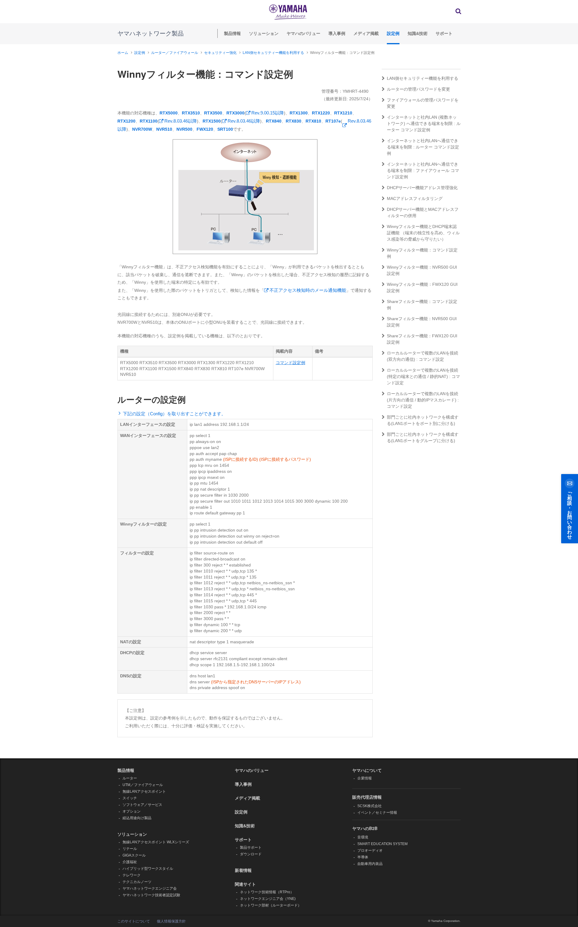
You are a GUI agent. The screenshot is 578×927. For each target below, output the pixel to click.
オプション (132, 811)
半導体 (362, 857)
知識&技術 (417, 33)
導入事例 (336, 33)
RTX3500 (213, 113)
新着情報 (243, 870)
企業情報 (364, 778)
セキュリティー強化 (220, 53)
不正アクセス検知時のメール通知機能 (307, 290)
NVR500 (184, 129)
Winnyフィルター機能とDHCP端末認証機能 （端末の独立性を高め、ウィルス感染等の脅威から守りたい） (423, 233)
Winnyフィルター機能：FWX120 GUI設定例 (422, 287)
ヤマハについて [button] (367, 770)
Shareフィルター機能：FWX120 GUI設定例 (422, 339)
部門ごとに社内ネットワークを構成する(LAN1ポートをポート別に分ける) (422, 420)
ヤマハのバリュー (303, 33)
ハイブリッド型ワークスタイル (148, 868)
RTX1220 (321, 113)
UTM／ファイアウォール (143, 785)
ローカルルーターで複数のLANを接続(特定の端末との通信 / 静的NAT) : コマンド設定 (423, 376)
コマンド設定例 (290, 362)
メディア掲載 (366, 33)
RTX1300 (299, 113)
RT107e (333, 121)
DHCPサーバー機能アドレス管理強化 (422, 187)
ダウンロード (251, 854)
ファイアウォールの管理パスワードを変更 (422, 103)
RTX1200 (126, 121)
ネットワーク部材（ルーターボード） (270, 905)
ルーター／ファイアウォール (174, 53)
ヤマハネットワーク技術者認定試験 (151, 895)
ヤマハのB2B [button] (365, 828)
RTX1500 (212, 121)
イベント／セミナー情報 (377, 812)
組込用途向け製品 (137, 818)
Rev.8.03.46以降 (180, 120)
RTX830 (293, 121)
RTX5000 (169, 113)
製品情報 (232, 33)
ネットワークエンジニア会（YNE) (268, 899)
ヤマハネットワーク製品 (150, 33)
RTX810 (313, 121)
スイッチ (130, 798)
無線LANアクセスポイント (144, 791)
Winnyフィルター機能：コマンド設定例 (422, 253)
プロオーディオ (370, 850)
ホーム (122, 53)
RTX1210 (343, 113)
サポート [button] (243, 839)
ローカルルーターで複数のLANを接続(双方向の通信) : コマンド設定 (422, 356)
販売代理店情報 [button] (367, 797)
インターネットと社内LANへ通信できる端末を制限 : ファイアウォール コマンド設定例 (423, 170)
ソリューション (263, 33)
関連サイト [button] (245, 884)
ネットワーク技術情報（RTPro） (267, 892)
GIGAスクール (134, 855)
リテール (130, 849)
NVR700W (142, 129)
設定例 (393, 33)
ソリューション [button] (132, 834)
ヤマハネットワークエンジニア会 (150, 888)
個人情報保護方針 (171, 921)
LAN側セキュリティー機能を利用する (273, 53)
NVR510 (164, 129)
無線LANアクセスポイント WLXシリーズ (156, 842)
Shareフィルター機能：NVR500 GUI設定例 (422, 321)
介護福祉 (130, 862)
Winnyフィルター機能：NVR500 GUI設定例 (422, 270)
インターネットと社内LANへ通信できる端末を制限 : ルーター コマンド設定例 (423, 147)
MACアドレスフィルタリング (415, 198)
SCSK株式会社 (369, 806)
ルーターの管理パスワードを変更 (418, 89)
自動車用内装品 (370, 864)
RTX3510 (191, 113)
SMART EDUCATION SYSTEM (382, 844)
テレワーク (132, 875)
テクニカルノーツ (137, 882)
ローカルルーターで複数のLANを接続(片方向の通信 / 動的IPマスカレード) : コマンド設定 (423, 400)
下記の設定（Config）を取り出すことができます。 (174, 413)
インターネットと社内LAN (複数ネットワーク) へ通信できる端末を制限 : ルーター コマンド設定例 (424, 123)
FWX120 (205, 129)
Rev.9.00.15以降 (267, 112)
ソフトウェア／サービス (142, 805)
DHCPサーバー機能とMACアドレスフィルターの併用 (422, 212)
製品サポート (251, 847)
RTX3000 (235, 113)
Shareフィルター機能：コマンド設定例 (422, 304)
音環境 (362, 837)
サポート (444, 33)
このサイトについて (133, 921)
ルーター (130, 778)
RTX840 (273, 121)
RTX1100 (148, 121)
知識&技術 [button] (245, 825)
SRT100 (225, 129)
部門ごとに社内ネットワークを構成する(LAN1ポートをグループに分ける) (422, 437)
